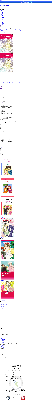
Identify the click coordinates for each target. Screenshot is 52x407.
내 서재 (11, 29)
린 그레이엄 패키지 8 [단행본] (4, 304)
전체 (1, 133)
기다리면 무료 (2, 23)
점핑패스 (2, 24)
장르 (1, 31)
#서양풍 (3, 82)
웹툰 (1, 10)
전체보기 (1, 25)
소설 (6, 29)
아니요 (1, 147)
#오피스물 (5, 82)
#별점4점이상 (17, 82)
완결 (2, 13)
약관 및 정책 (20, 32)
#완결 (19, 82)
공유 (2, 81)
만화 (1, 14)
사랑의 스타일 (2, 217)
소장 (1, 86)
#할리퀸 (2, 82)
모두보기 (1, 123)
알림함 (4, 5)
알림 (1, 81)
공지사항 (20, 30)
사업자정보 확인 (19, 343)
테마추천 (9, 32)
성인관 (3, 17)
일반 (2, 22)
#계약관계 (13, 82)
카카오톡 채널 (2, 347)
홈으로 (3, 26)
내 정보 (15, 29)
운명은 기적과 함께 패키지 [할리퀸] (4, 306)
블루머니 (16, 30)
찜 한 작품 (13, 31)
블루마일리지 (17, 31)
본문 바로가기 (1, 0)
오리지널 (2, 30)
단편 (2, 12)
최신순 (1, 134)
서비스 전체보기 (2, 342)
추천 (2, 15)
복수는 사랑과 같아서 (3, 237)
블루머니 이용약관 (3, 340)
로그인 (6, 5)
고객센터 (19, 29)
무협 (2, 20)
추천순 (2, 134)
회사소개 (2, 338)
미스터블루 (4, 75)
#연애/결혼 (11, 82)
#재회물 (7, 82)
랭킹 (2, 18)
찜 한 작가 (13, 32)
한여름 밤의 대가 (3, 280)
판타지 (7, 30)
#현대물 (9, 82)
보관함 (12, 30)
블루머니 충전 (1, 5)
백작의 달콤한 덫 (3, 300)
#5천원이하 (15, 82)
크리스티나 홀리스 (6, 74)
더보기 (1, 239)
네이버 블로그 (2, 345)
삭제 (0, 147)
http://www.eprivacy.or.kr (7, 356)
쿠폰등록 (16, 32)
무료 (4, 32)
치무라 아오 (2, 74)
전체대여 (1, 88)
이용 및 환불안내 (1, 102)
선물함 (9, 30)
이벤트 (9, 29)
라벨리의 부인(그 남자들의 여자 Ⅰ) (4, 308)
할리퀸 (2, 72)
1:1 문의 (20, 31)
